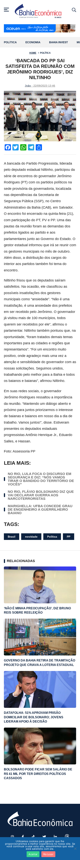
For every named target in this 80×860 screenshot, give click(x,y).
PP (68, 536)
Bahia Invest (58, 42)
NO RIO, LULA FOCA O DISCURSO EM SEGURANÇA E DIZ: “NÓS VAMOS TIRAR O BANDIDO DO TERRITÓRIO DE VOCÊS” (41, 479)
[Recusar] (75, 849)
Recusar (48, 854)
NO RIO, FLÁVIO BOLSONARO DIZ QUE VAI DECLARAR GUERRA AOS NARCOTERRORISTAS (41, 495)
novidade (31, 536)
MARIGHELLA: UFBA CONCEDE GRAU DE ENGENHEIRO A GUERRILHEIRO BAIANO (40, 509)
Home (32, 53)
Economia (32, 42)
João (28, 85)
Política (10, 42)
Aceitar (33, 854)
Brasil (11, 536)
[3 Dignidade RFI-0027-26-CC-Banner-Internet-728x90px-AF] (40, 28)
